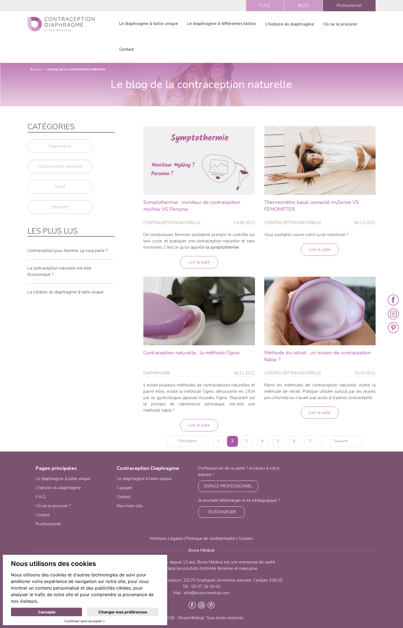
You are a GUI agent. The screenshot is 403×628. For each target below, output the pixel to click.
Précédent (187, 441)
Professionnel (349, 5)
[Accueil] (61, 24)
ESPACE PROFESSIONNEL (228, 486)
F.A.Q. (265, 5)
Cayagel (124, 487)
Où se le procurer (340, 24)
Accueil (35, 69)
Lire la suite (199, 262)
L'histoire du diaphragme (289, 24)
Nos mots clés (130, 506)
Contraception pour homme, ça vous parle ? (67, 250)
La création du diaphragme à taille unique (65, 292)
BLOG (303, 5)
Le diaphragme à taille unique (148, 23)
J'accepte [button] (46, 612)
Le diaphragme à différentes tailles (221, 23)
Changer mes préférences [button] (122, 612)
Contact (126, 49)
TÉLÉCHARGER (221, 512)
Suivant (340, 441)
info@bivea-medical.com (207, 593)
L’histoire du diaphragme (58, 487)
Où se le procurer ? (53, 506)
